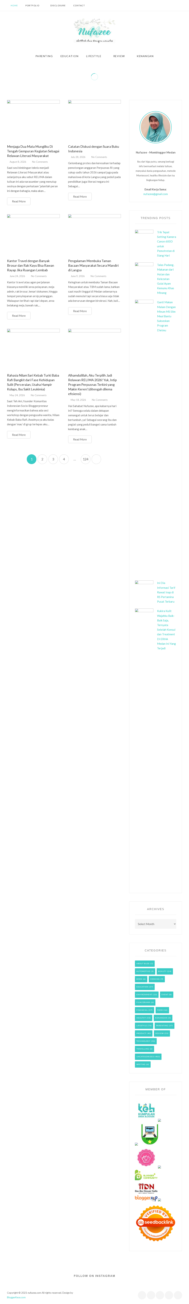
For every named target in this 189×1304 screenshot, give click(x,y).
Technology (143, 1041)
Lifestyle (141, 1025)
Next (96, 459)
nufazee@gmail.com (155, 194)
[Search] (181, 5)
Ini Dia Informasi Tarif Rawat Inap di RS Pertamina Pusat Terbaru (166, 592)
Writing (141, 1064)
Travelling (142, 1049)
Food (160, 1010)
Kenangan (161, 1018)
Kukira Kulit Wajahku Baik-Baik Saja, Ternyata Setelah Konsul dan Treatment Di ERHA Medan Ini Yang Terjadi (166, 629)
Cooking (155, 979)
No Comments (40, 161)
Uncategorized (145, 1056)
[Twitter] (165, 5)
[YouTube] (170, 5)
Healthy (141, 1018)
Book (139, 979)
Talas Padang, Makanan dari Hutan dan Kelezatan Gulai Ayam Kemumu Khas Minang (165, 278)
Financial (142, 1010)
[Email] (178, 1295)
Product (141, 1033)
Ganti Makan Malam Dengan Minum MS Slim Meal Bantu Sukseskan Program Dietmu (166, 316)
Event (164, 994)
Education (142, 987)
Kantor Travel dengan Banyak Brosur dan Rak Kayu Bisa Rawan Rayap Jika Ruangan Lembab (30, 265)
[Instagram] (175, 5)
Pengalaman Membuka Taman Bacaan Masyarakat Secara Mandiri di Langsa (93, 265)
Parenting (162, 1025)
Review (159, 1033)
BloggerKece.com (16, 1297)
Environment (144, 994)
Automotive (143, 971)
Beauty (162, 971)
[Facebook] (159, 5)
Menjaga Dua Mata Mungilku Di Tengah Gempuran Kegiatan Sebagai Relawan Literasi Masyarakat (33, 151)
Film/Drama (143, 1002)
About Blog (143, 963)
